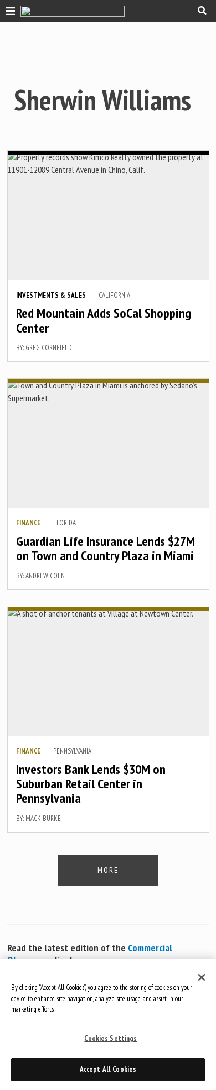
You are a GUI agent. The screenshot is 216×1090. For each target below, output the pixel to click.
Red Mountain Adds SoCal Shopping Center (103, 320)
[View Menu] (7, 10)
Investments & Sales (51, 295)
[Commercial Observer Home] (72, 11)
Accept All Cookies (108, 1069)
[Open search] (202, 10)
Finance (28, 523)
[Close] (201, 977)
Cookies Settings (110, 1038)
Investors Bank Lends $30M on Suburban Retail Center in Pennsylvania (91, 784)
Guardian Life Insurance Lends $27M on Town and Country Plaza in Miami (105, 548)
